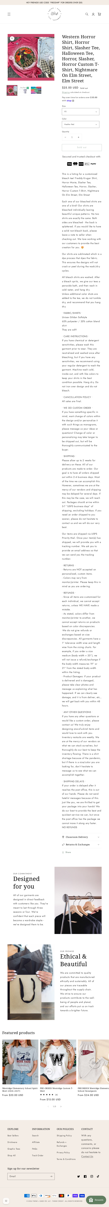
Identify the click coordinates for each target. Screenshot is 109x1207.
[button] (9, 14)
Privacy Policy (63, 1152)
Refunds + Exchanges (62, 1144)
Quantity (65, 131)
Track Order (37, 1155)
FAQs (34, 1148)
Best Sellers (13, 1135)
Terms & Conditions (66, 1159)
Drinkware (12, 1142)
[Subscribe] (51, 1176)
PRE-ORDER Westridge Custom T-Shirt (56, 1089)
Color (64, 118)
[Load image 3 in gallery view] (36, 90)
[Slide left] (11, 57)
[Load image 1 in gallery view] (12, 90)
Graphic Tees (14, 1148)
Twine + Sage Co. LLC (42, 1201)
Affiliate (36, 1142)
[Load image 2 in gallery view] (24, 90)
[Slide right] (51, 57)
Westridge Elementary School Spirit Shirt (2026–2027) (20, 1089)
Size (64, 106)
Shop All (12, 1155)
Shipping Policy (64, 1135)
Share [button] (68, 852)
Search (35, 1135)
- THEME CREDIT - (58, 1201)
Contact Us (87, 1156)
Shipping (66, 92)
